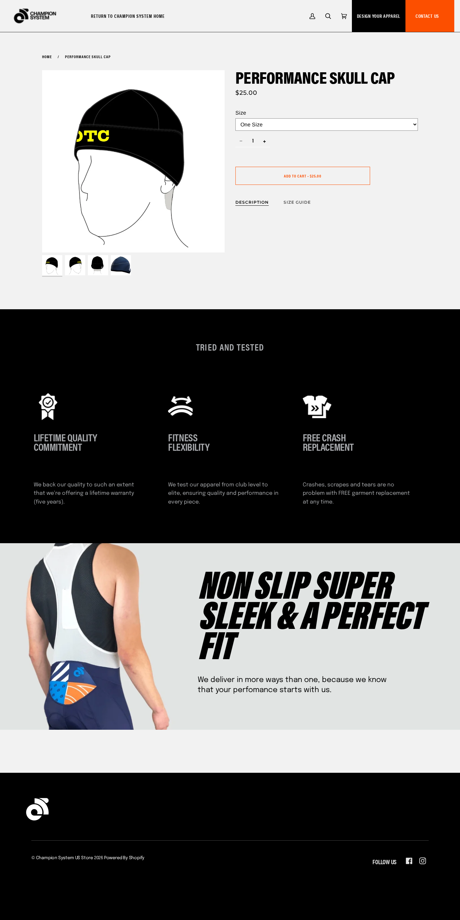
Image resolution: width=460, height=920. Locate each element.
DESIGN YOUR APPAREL (378, 15)
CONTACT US (427, 15)
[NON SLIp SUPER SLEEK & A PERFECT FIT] (230, 636)
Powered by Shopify (124, 858)
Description (252, 202)
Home (47, 56)
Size (240, 113)
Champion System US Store (64, 858)
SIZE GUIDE (297, 202)
